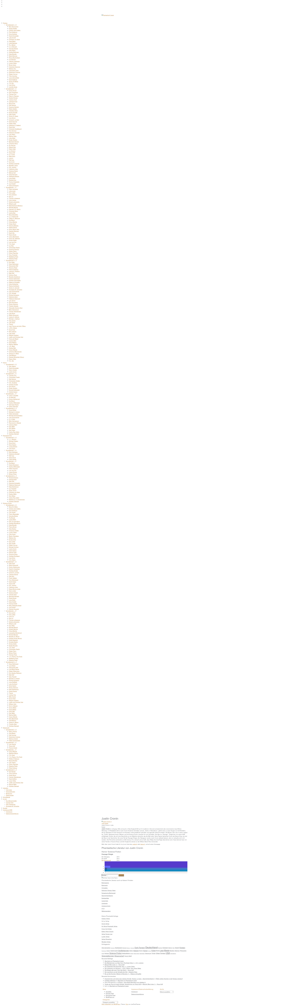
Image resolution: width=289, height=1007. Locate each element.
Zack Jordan (12, 591)
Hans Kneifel (12, 602)
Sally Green (12, 114)
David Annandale (14, 36)
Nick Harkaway (13, 452)
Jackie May (12, 213)
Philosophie (183, 951)
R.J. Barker (12, 45)
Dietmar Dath (12, 552)
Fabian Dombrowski (14, 740)
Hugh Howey (12, 582)
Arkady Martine (13, 629)
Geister (108, 951)
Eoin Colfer (12, 541)
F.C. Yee (11, 361)
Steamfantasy (142, 953)
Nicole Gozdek (13, 112)
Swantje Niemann (14, 231)
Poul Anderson (13, 32)
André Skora (12, 775)
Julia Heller (12, 138)
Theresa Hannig (13, 574)
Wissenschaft (119, 956)
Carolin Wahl (12, 341)
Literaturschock (106, 906)
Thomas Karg (13, 594)
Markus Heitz (13, 136)
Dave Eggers (12, 445)
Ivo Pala (11, 246)
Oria (127, 1004)
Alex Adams (12, 366)
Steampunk (6, 728)
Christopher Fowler (14, 377)
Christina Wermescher (15, 352)
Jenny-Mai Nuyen (14, 237)
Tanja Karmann (13, 174)
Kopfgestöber (105, 898)
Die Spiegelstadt (106, 860)
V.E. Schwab (12, 293)
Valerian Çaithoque (14, 61)
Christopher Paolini (14, 247)
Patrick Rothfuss (13, 269)
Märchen (177, 951)
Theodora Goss (13, 111)
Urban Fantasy (160, 953)
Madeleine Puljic (13, 257)
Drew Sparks (12, 686)
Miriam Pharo (13, 474)
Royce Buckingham (14, 58)
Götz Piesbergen (10, 804)
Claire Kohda (12, 459)
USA (168, 953)
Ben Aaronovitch (13, 27)
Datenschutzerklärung (12, 814)
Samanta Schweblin (14, 483)
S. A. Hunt (12, 154)
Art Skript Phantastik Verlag (109, 926)
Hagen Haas (12, 123)
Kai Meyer (12, 220)
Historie (136, 950)
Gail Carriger (12, 735)
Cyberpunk (132, 947)
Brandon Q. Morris (14, 636)
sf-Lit (103, 908)
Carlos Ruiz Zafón (14, 432)
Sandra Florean (13, 98)
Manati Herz (12, 147)
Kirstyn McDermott (14, 399)
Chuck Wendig (13, 350)
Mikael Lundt (12, 204)
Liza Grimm (12, 118)
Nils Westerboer (13, 719)
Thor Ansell (12, 512)
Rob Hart (11, 576)
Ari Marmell (12, 397)
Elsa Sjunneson (13, 302)
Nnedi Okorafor (13, 646)
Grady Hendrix (13, 140)
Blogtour (128, 947)
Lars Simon (12, 300)
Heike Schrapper (13, 414)
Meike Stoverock (14, 315)
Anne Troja (12, 330)
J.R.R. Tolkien (13, 328)
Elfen (173, 948)
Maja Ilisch (12, 156)
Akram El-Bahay (13, 81)
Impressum (9, 812)
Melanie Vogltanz (14, 335)
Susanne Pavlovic (14, 249)
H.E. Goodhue (13, 383)
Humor (145, 950)
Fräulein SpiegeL (13, 306)
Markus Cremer (13, 739)
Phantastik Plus (7, 436)
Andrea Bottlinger (14, 52)
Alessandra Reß (13, 266)
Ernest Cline (12, 540)
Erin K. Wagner (13, 706)
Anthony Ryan (13, 275)
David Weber (12, 709)
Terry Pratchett (13, 255)
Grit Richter (12, 771)
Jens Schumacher (14, 291)
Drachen (160, 948)
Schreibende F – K (11, 89)
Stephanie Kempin (14, 176)
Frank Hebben (13, 578)
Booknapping (105, 883)
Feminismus (104, 950)
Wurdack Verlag (106, 942)
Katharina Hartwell (14, 132)
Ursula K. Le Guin (14, 120)
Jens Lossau (12, 200)
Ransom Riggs (13, 268)
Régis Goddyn (13, 109)
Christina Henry (13, 143)
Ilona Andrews (13, 34)
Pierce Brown (13, 527)
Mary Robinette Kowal (15, 605)
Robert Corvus (13, 74)
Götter (131, 951)
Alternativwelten (106, 948)
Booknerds (105, 885)
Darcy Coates (13, 370)
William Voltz (12, 704)
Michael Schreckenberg (15, 415)
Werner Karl (12, 173)
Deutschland (151, 947)
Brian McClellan (13, 215)
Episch (177, 948)
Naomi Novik (12, 235)
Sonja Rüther (12, 410)
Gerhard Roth (13, 479)
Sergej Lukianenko (14, 202)
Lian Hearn (12, 134)
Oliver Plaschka (13, 253)
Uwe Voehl (12, 333)
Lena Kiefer (12, 178)
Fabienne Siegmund (14, 299)
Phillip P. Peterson (14, 759)
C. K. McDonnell (13, 216)
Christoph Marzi (13, 211)
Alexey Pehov (13, 251)
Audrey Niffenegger (14, 403)
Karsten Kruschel (14, 609)
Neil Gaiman (12, 105)
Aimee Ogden (13, 240)
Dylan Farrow (12, 90)
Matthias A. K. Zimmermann (17, 499)
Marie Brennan (13, 56)
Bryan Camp (12, 65)
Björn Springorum (14, 310)
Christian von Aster (14, 39)
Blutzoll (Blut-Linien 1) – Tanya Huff (114, 965)
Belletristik (124, 948)
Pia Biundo (12, 518)
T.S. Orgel (12, 244)
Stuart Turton (12, 490)
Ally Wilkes (12, 428)
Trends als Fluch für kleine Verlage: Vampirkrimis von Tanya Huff (123, 984)
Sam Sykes (12, 321)
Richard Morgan (13, 635)
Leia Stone (12, 313)
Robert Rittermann (14, 671)
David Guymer (13, 121)
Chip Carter (12, 534)
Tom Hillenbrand (13, 580)
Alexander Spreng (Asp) (16, 308)
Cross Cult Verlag (107, 929)
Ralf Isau (11, 160)
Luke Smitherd (13, 684)
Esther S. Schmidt (14, 288)
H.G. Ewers (12, 560)
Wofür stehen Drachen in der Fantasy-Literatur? (169, 979)
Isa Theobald (12, 489)
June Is (11, 158)
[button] (107, 867)
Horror (5, 362)
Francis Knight (13, 603)
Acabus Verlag (106, 918)
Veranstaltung (173, 953)
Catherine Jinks (13, 169)
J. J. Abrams (12, 439)
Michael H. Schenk (14, 412)
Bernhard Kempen (14, 596)
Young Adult (128, 956)
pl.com (5, 799)
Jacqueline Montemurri (15, 633)
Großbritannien (123, 950)
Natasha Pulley (13, 258)
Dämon (170, 948)
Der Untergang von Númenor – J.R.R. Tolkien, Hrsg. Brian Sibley (123, 968)
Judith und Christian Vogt (16, 337)
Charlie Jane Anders (14, 30)
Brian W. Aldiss (13, 507)
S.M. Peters (12, 762)
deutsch (142, 844)
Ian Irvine (11, 162)
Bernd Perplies (13, 760)
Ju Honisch (12, 151)
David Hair (12, 127)
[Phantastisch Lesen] (108, 15)
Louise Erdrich (13, 446)
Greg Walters (12, 342)
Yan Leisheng (12, 195)
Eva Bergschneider (11, 801)
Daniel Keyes (12, 598)
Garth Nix (12, 233)
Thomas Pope (13, 655)
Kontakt (5, 808)
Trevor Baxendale (14, 514)
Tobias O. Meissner (14, 218)
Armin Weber (12, 708)
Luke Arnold (12, 37)
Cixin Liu (11, 616)
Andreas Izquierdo (14, 163)
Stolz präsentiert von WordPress (111, 1004)
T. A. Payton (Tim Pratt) (15, 656)
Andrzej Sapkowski (14, 278)
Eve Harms (12, 386)
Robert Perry (12, 651)
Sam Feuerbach (13, 92)
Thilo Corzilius (13, 76)
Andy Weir (12, 711)
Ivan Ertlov (12, 85)
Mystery (172, 951)
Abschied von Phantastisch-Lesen (114, 961)
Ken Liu (11, 196)
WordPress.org (110, 997)
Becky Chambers (14, 536)
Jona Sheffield (13, 682)
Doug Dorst (12, 443)
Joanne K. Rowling (14, 271)
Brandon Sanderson (14, 277)
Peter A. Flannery (14, 96)
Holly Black (12, 50)
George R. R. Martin (14, 209)
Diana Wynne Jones (14, 589)
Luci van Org (12, 242)
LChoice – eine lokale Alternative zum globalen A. (132, 982)
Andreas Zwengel (14, 434)
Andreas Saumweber (15, 280)
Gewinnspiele (10, 795)
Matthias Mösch (13, 753)
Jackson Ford (13, 100)
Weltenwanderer (106, 911)
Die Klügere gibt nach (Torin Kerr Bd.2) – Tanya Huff (119, 970)
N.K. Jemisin (12, 167)
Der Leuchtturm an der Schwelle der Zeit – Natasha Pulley (121, 972)
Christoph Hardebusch (15, 129)
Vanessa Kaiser (13, 171)
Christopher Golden (14, 381)
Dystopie (165, 948)
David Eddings (13, 80)
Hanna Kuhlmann (14, 185)
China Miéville (13, 222)
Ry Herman (12, 145)
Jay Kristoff (12, 184)
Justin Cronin (12, 372)
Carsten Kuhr (9, 803)
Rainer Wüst (12, 359)
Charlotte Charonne (14, 67)
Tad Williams (12, 355)
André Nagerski (13, 640)
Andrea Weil (12, 348)
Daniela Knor (12, 180)
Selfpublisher (126, 953)
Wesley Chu (12, 69)
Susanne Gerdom (14, 107)
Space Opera (136, 953)
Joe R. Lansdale (13, 395)
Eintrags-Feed (110, 993)
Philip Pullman (13, 768)
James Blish (12, 519)
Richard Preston (13, 478)
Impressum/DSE (7, 810)
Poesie (103, 953)
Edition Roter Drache (107, 931)
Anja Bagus (12, 733)
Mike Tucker (12, 697)
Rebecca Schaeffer (14, 282)
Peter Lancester (13, 189)
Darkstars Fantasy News (109, 890)
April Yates (12, 430)
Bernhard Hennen (14, 142)
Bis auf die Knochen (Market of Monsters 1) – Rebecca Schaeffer (123, 974)
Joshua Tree (12, 695)
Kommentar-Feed (110, 995)
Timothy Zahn (13, 724)
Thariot (11, 324)
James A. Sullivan (14, 317)
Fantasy (5, 23)
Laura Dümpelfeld (14, 78)
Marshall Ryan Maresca (15, 205)
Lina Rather (12, 666)
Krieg (153, 950)
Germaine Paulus (14, 405)
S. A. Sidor (12, 419)
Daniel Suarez (13, 691)
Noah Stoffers (13, 779)
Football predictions (110, 980)
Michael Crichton (14, 547)
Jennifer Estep (13, 87)
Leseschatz (105, 901)
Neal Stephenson (14, 487)
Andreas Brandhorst (14, 523)
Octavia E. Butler (14, 530)
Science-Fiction (116, 953)
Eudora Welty (13, 494)
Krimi (157, 951)
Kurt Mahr (12, 625)
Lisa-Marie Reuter (14, 669)
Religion (107, 953)
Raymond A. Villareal (15, 423)
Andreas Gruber (13, 384)
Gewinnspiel (114, 951)
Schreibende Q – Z (11, 260)
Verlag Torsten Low (107, 934)
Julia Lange (12, 191)
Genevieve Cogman (14, 72)
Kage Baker (12, 41)
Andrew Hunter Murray (15, 638)
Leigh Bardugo (13, 43)
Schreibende (6, 797)
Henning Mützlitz (13, 226)
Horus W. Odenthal (14, 238)
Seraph (131, 953)
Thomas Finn (12, 94)
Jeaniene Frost (13, 101)
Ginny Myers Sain (14, 229)
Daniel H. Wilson (13, 722)
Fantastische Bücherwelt (108, 893)
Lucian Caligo (13, 63)
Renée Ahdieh (13, 28)
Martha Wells (12, 715)
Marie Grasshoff (13, 565)
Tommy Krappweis (14, 182)
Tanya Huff (12, 153)
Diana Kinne (12, 457)
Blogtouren (9, 793)
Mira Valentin (12, 331)
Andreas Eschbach (14, 556)
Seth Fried (12, 563)
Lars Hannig (12, 744)
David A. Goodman (14, 569)
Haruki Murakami (14, 465)
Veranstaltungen (10, 792)
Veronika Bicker (13, 48)
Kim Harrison (12, 131)
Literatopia (104, 903)
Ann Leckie (12, 613)
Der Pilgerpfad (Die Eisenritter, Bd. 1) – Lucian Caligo (120, 966)
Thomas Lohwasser (14, 198)
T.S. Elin (11, 83)
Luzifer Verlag (105, 937)
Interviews (9, 790)
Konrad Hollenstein (14, 390)
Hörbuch (149, 950)
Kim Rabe (12, 262)
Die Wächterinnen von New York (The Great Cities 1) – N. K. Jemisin (124, 963)
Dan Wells (12, 426)
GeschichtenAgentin (107, 896)
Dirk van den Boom (14, 521)
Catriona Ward (13, 425)
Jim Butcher (12, 59)
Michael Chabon (13, 441)
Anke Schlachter (13, 284)
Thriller (153, 953)
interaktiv (5, 788)
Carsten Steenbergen (15, 311)
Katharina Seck (13, 297)
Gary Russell (12, 677)
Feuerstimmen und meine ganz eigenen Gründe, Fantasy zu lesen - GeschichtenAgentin (129, 979)
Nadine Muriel (13, 227)
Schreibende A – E (11, 25)
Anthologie (113, 947)
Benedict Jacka (13, 165)
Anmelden (108, 992)
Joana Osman (13, 472)
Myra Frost (12, 103)
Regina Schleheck (14, 286)
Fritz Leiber (12, 193)
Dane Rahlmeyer (13, 264)
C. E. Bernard (13, 47)
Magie (166, 950)
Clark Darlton (12, 551)
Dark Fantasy (140, 947)
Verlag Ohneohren (107, 939)
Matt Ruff (11, 273)
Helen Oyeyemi (13, 468)
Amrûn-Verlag (105, 924)
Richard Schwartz (14, 295)
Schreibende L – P (11, 187)
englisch (135, 844)
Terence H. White (14, 353)
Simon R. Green (13, 116)
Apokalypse (118, 948)
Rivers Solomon (13, 304)
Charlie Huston (13, 392)
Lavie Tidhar (12, 781)
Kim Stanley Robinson (15, 673)
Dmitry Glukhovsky (14, 567)
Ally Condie (12, 543)
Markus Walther (13, 344)
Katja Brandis (13, 54)
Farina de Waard (13, 339)
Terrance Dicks (13, 554)
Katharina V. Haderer (15, 125)
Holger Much (12, 224)
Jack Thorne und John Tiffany (17, 326)
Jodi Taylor (12, 322)
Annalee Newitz (13, 642)
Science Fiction (7, 503)
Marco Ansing (13, 731)
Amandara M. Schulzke (15, 289)
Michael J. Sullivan (14, 319)
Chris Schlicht (13, 773)
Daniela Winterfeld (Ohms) (16, 357)
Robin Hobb (12, 149)
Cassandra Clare (14, 70)
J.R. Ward (12, 346)
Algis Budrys (12, 529)
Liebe (162, 950)
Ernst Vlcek (12, 698)
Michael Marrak (13, 207)
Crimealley (105, 888)
